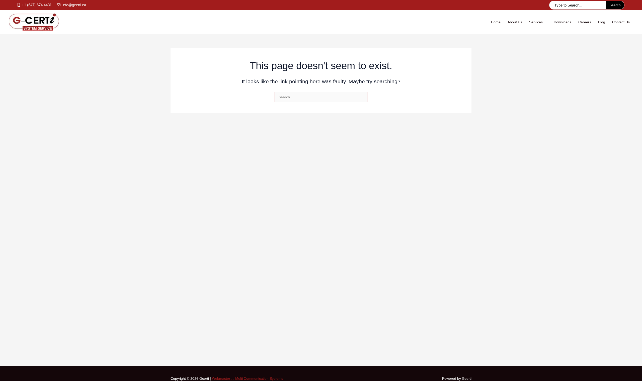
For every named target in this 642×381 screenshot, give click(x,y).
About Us (515, 22)
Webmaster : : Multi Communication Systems (247, 378)
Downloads (562, 22)
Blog (601, 22)
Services (536, 22)
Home (496, 22)
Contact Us (621, 22)
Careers (584, 22)
